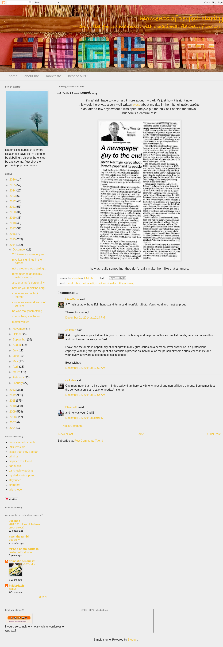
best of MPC (77, 76)
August (17, 344)
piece (136, 104)
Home (140, 434)
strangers (14, 484)
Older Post (213, 434)
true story (14, 539)
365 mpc (14, 520)
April (16, 366)
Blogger (132, 639)
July (15, 350)
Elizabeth (71, 407)
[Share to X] (117, 278)
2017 (12, 228)
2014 (12, 244)
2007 (12, 422)
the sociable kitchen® (22, 442)
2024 (12, 190)
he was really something (27, 310)
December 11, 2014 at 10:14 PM (85, 317)
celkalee (70, 330)
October (18, 334)
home (13, 76)
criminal (13, 456)
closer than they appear (23, 451)
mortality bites (20, 321)
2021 (12, 206)
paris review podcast (21, 470)
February (19, 377)
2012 (12, 395)
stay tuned (15, 480)
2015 (12, 239)
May (16, 361)
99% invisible (17, 447)
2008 (12, 416)
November (19, 328)
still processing (126, 283)
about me (31, 76)
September (20, 339)
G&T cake (29, 564)
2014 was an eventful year (28, 254)
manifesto (53, 76)
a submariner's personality (28, 282)
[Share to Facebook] (120, 278)
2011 (12, 400)
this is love (15, 489)
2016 (12, 233)
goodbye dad (94, 283)
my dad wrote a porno (22, 475)
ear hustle (15, 465)
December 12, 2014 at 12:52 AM (85, 367)
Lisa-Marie (72, 299)
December (19, 249)
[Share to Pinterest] (124, 278)
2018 (12, 223)
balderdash (16, 585)
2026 (12, 179)
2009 (12, 411)
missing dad (110, 283)
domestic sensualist (22, 561)
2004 (12, 427)
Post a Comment (72, 425)
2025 (12, 185)
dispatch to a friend (20, 461)
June (16, 355)
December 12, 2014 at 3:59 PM (84, 417)
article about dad (77, 283)
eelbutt (12, 588)
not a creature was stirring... (29, 268)
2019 (12, 217)
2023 (12, 195)
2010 (12, 406)
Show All (43, 597)
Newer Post (65, 434)
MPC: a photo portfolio (24, 548)
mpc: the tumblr (19, 536)
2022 (12, 201)
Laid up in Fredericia (20, 552)
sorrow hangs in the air (26, 316)
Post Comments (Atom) (88, 440)
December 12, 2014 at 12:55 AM (85, 394)
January (18, 383)
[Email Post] (101, 278)
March (17, 372)
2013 (12, 389)
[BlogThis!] (114, 278)
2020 (12, 212)
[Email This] (111, 278)
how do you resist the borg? (29, 288)
